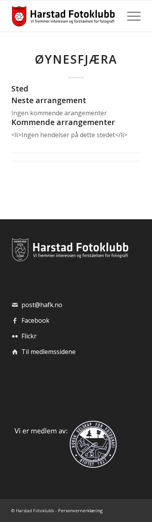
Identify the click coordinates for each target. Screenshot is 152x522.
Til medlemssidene (48, 351)
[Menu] (130, 16)
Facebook (35, 320)
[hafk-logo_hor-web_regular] (63, 16)
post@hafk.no (41, 304)
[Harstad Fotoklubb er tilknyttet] (64, 465)
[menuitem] (130, 16)
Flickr (29, 336)
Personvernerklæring (80, 510)
